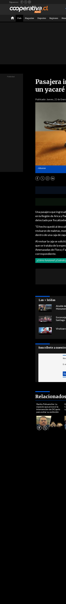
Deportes (41, 18)
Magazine (29, 18)
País (19, 18)
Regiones (53, 18)
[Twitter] (25, 2)
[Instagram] (29, 2)
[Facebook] (21, 2)
